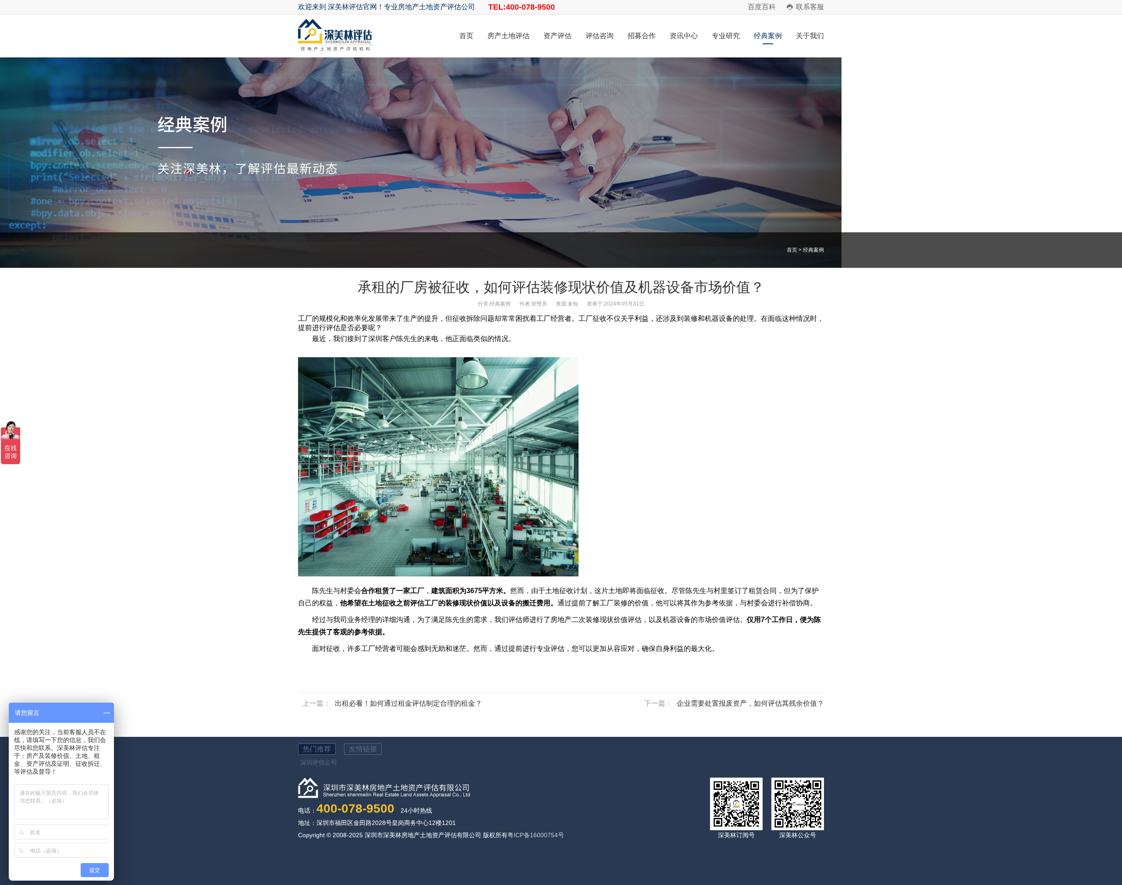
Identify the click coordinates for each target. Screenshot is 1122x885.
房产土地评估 (508, 35)
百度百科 (762, 7)
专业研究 (726, 35)
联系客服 (810, 7)
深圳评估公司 (318, 762)
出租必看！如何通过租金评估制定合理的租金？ (408, 703)
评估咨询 (600, 35)
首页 (466, 35)
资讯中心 (684, 35)
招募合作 (642, 35)
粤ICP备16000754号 (536, 835)
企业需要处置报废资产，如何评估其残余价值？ (750, 703)
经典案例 (768, 35)
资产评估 (557, 35)
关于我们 (810, 35)
